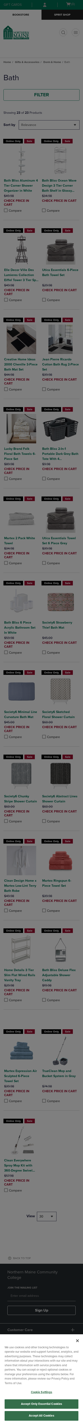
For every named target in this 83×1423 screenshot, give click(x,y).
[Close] (77, 1341)
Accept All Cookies (41, 1415)
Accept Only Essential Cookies (41, 1404)
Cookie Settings (41, 1392)
